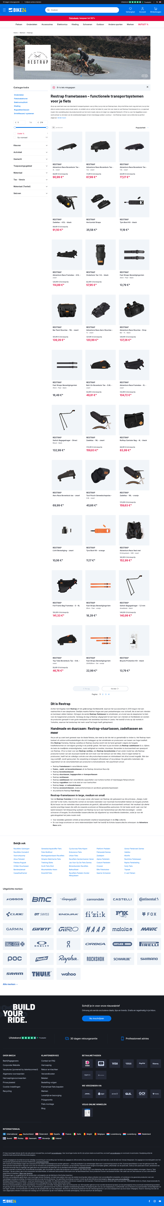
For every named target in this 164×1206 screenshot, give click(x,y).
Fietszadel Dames (104, 852)
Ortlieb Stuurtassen (21, 866)
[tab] (81, 76)
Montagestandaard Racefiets (52, 856)
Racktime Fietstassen (132, 859)
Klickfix (127, 856)
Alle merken (9, 984)
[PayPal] (142, 1063)
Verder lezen (61, 118)
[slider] (15, 127)
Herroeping (46, 1065)
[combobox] (130, 128)
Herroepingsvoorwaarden (14, 1078)
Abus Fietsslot (19, 859)
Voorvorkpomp (19, 856)
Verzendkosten (48, 1074)
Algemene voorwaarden (13, 1074)
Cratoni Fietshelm (103, 862)
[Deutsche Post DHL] (87, 1093)
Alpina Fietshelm (103, 859)
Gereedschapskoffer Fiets (51, 849)
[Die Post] (114, 1093)
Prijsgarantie (46, 1099)
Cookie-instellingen (11, 1087)
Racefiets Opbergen (21, 849)
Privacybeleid (9, 1082)
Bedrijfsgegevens (10, 1061)
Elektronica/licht (20, 102)
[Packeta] (155, 1093)
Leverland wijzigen (42, 1162)
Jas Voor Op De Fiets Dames (80, 862)
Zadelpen (100, 856)
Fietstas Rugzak (20, 862)
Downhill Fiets (46, 873)
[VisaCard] (114, 1063)
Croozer (100, 866)
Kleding (17, 106)
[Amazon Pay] (87, 1075)
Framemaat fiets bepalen (52, 1087)
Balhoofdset (73, 869)
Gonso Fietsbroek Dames (134, 849)
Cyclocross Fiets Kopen (78, 849)
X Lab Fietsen (129, 873)
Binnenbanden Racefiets (78, 866)
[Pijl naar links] (54, 147)
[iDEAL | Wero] (87, 1063)
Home (16, 33)
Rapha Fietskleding (131, 862)
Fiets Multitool (46, 852)
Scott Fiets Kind (47, 866)
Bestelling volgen (49, 1082)
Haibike (127, 852)
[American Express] (128, 1063)
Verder (114, 689)
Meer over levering (25, 1173)
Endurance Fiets (75, 852)
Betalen (44, 1078)
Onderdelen (19, 95)
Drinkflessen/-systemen (24, 113)
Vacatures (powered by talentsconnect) (20, 1069)
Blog (43, 1108)
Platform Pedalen (103, 849)
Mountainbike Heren (49, 869)
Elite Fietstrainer (103, 869)
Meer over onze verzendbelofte (118, 1179)
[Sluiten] (147, 87)
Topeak (127, 869)
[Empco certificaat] (87, 1112)
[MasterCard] (101, 1063)
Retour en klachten (49, 1069)
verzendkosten (56, 1153)
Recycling (7, 1091)
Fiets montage (47, 1104)
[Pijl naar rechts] (79, 147)
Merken (22, 33)
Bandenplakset (19, 869)
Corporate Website (11, 1065)
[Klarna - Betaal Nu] (155, 1063)
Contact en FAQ (48, 1061)
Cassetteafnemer (20, 873)
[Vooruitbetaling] (101, 1075)
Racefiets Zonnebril (21, 852)
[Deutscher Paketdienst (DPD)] (101, 1093)
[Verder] (146, 75)
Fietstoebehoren (21, 99)
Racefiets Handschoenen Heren (81, 859)
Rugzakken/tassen (21, 110)
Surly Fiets (128, 866)
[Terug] (143, 75)
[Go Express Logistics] (142, 1093)
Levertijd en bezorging (51, 1095)
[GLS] (128, 1093)
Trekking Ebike (47, 862)
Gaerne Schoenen (104, 873)
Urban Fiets (73, 856)
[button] (31, 145)
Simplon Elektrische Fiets (51, 859)
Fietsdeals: (74, 18)
